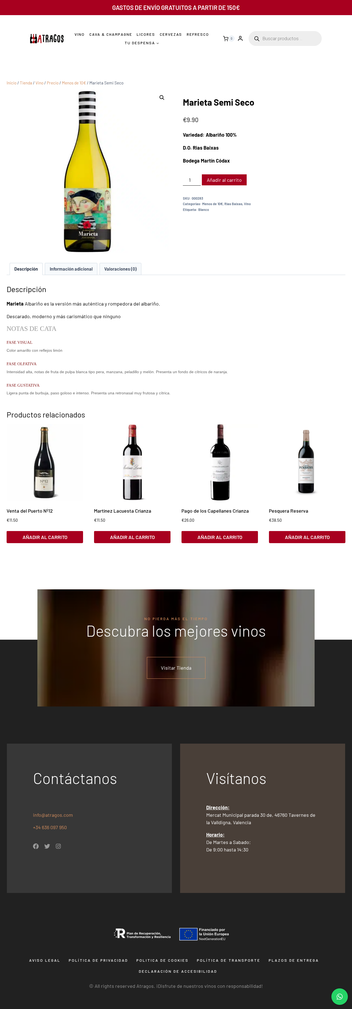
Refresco (198, 34)
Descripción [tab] (26, 268)
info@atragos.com (53, 815)
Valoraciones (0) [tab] (120, 268)
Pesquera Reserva (288, 511)
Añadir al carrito (224, 180)
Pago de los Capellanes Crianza (215, 511)
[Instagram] (58, 846)
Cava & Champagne (110, 34)
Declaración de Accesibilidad (178, 971)
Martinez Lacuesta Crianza (122, 511)
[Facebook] (36, 846)
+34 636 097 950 (50, 827)
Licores (146, 34)
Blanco (203, 209)
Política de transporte (228, 960)
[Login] (240, 39)
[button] (162, 98)
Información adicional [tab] (71, 268)
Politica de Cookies (162, 960)
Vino (80, 34)
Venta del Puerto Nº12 (30, 511)
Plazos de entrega (294, 960)
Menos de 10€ (212, 204)
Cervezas (171, 34)
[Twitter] (47, 846)
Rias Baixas (233, 204)
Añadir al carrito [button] (45, 537)
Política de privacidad (98, 960)
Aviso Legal (45, 960)
